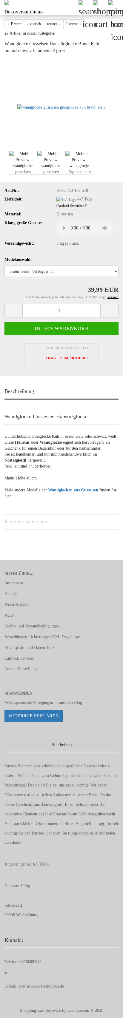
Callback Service (18, 658)
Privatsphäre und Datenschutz (29, 647)
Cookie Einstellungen (22, 669)
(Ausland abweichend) (71, 205)
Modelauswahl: (18, 259)
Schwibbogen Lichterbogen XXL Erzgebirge (42, 637)
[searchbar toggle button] (85, 7)
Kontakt (11, 593)
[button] (13, 310)
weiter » (54, 24)
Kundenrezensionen (25, 522)
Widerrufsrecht (17, 604)
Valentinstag (14, 785)
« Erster (14, 24)
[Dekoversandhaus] (22, 7)
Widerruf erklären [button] (33, 716)
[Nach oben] (107, 1009)
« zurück (34, 24)
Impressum (13, 583)
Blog (78, 702)
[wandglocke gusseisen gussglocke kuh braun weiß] (61, 104)
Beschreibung (19, 391)
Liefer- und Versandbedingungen (32, 626)
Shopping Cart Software (40, 1010)
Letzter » (74, 24)
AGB (8, 615)
